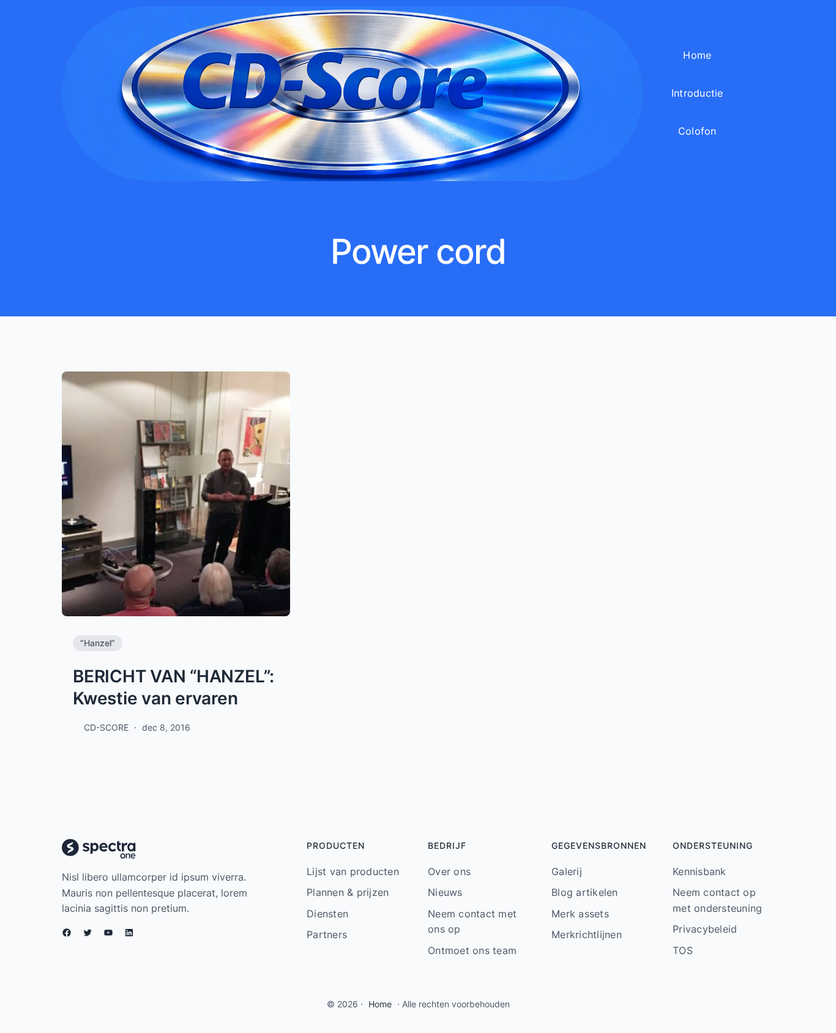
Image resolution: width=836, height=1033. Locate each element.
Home (380, 1004)
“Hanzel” (97, 643)
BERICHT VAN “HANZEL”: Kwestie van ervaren (173, 687)
